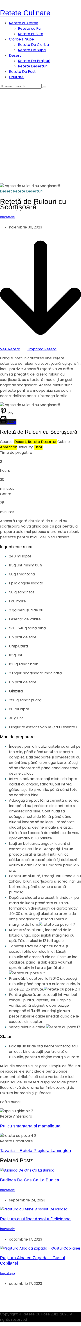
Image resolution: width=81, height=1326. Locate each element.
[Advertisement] (40, 131)
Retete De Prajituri (34, 60)
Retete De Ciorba (33, 44)
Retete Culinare (25, 13)
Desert (15, 55)
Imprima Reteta (41, 349)
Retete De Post (22, 71)
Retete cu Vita (30, 33)
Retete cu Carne (23, 23)
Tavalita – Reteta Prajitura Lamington (35, 1150)
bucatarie (7, 217)
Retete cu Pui (29, 28)
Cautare (16, 77)
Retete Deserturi (32, 66)
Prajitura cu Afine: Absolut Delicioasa (35, 1218)
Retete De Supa (32, 50)
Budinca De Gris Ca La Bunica (29, 1180)
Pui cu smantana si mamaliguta (30, 1126)
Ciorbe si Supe (21, 39)
